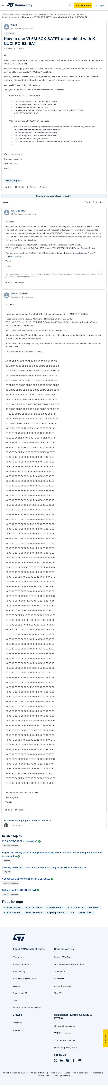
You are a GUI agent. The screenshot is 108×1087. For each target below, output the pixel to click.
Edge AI (7, 860)
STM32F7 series (34, 912)
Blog (15, 1000)
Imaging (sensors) (11, 17)
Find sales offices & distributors (69, 964)
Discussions (40, 14)
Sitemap (16, 1030)
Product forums (56, 14)
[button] (3, 6)
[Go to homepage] (21, 941)
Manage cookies (62, 1076)
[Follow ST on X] (55, 1061)
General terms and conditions (27, 1007)
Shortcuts (17, 1023)
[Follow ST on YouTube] (80, 1061)
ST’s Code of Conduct (64, 1040)
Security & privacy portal (65, 1047)
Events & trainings (62, 986)
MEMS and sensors (75, 14)
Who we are (18, 957)
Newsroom (59, 979)
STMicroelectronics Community (17, 14)
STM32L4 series (12, 912)
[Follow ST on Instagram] (67, 1061)
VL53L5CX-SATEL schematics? (20, 841)
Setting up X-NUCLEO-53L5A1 (19, 890)
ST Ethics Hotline (62, 1033)
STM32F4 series (34, 907)
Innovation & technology (24, 979)
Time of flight (13, 180)
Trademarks (97, 1073)
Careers (16, 986)
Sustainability (19, 971)
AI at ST (58, 993)
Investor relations (21, 964)
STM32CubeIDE (76, 907)
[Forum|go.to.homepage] (19, 5)
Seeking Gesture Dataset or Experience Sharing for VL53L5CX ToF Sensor (44, 867)
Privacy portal (44, 1076)
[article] (54, 247)
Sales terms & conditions (76, 1073)
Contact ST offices (63, 957)
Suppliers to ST (20, 993)
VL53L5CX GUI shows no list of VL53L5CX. (26, 879)
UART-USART (86, 912)
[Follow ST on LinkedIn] (61, 1061)
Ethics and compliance (64, 1026)
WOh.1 (14, 25)
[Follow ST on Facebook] (73, 1061)
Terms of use (55, 1073)
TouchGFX (94, 907)
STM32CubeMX (54, 907)
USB (72, 912)
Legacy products (55, 912)
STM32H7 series (12, 907)
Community (59, 971)
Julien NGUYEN (18, 211)
